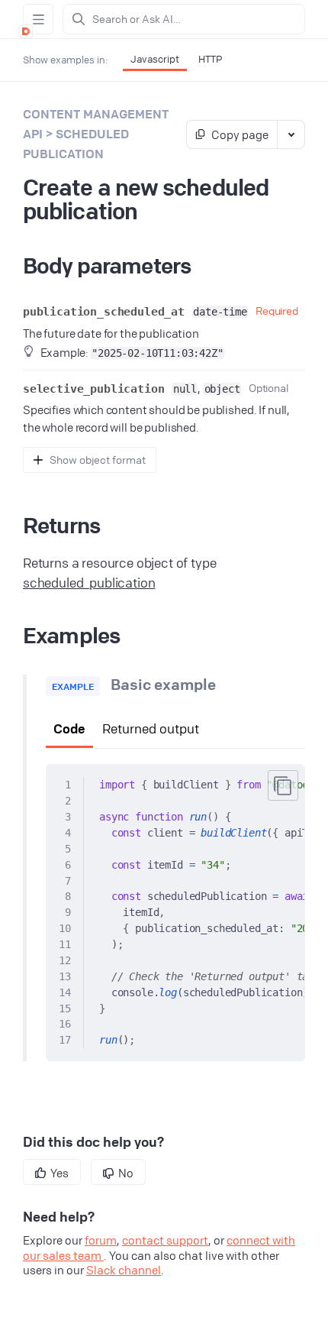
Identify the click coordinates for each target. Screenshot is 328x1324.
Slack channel (123, 1269)
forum (101, 1240)
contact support (165, 1240)
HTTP (210, 59)
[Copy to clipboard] (283, 785)
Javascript (154, 59)
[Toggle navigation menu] (38, 19)
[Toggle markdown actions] (290, 134)
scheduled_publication (89, 583)
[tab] (69, 729)
